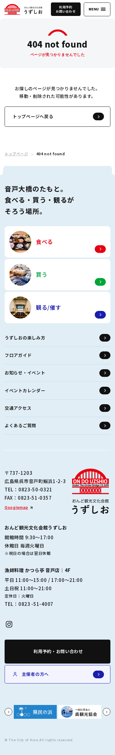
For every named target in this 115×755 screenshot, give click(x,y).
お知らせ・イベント (25, 373)
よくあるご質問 (20, 425)
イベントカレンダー (25, 390)
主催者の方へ (35, 674)
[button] (8, 712)
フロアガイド (18, 355)
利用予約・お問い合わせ (58, 651)
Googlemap (16, 507)
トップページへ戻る (33, 116)
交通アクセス (18, 408)
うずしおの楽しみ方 (25, 338)
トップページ (16, 153)
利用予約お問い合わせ (65, 9)
